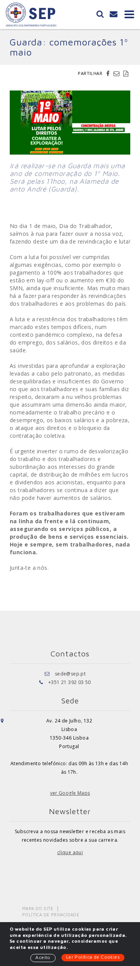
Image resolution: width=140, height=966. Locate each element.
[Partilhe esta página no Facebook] (109, 73)
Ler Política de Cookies (93, 957)
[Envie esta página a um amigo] (117, 73)
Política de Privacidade (50, 914)
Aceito (42, 957)
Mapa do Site (38, 908)
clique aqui (70, 852)
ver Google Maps (70, 793)
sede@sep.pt (70, 673)
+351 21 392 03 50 (69, 682)
